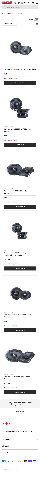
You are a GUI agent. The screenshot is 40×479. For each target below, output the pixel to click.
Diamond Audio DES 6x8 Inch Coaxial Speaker (17, 192)
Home (3, 13)
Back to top (20, 411)
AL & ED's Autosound (11, 470)
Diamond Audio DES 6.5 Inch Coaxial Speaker (20, 69)
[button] (33, 3)
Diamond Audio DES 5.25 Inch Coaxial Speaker (17, 316)
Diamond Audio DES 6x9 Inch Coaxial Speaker (17, 378)
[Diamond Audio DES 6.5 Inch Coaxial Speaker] (20, 48)
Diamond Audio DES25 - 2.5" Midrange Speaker (17, 130)
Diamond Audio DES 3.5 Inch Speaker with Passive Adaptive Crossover (19, 254)
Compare (30, 19)
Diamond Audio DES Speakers (14, 13)
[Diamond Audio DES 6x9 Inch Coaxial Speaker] (20, 355)
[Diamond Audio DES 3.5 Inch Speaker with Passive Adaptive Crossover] (20, 231)
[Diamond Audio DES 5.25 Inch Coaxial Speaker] (20, 293)
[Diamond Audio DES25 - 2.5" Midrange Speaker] (20, 108)
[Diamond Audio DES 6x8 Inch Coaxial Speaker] (20, 170)
